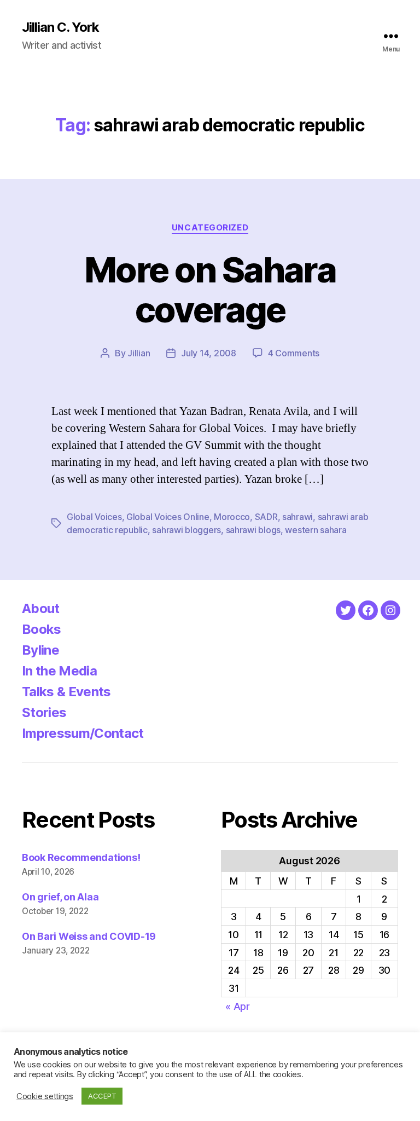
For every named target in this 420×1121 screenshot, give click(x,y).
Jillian (138, 353)
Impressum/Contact (83, 733)
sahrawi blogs (253, 529)
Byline (40, 650)
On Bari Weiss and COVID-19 (89, 936)
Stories (44, 712)
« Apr (237, 1006)
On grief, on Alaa (60, 897)
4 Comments (293, 353)
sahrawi (297, 516)
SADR (266, 516)
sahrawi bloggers (186, 529)
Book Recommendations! (81, 857)
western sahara (315, 529)
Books (41, 629)
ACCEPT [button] (102, 1095)
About (41, 608)
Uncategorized (210, 228)
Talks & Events (66, 692)
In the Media (59, 671)
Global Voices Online (167, 516)
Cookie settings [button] (44, 1096)
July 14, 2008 (208, 353)
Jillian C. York (60, 27)
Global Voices (94, 516)
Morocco (232, 516)
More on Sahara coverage (210, 290)
